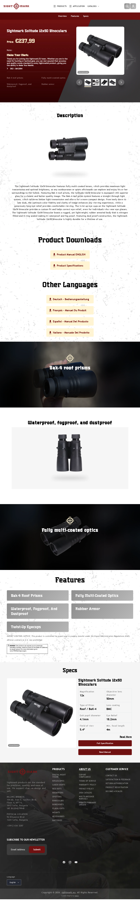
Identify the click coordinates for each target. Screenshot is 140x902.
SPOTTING (57, 797)
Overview (62, 16)
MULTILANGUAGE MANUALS (86, 797)
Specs (86, 16)
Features (75, 16)
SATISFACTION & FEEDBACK (118, 779)
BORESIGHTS (58, 804)
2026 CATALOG (85, 793)
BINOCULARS (58, 801)
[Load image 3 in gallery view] (104, 82)
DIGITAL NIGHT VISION (59, 776)
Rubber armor (48, 84)
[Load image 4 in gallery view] (112, 82)
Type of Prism (87, 705)
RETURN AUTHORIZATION (117, 783)
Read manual (105, 752)
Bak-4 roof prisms (15, 78)
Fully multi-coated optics (53, 78)
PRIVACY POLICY (86, 789)
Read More (126, 736)
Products (62, 6)
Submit (36, 849)
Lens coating (113, 705)
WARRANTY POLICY (87, 785)
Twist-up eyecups (26, 627)
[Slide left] (79, 82)
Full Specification (105, 743)
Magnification (87, 691)
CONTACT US (111, 775)
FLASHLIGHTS (58, 808)
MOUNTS (56, 812)
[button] (60, 6)
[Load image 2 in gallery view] (96, 82)
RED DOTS (57, 789)
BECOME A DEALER (114, 791)
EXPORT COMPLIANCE (85, 776)
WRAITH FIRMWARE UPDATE (87, 803)
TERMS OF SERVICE (87, 781)
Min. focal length (116, 725)
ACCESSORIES (58, 816)
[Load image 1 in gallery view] (87, 82)
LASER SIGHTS (58, 785)
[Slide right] (121, 82)
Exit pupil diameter (90, 715)
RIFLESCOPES (58, 781)
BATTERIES (57, 820)
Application (79, 6)
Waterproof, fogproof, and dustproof (19, 85)
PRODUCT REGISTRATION (117, 787)
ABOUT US (85, 769)
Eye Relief (112, 715)
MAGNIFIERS (57, 793)
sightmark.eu (68, 892)
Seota (77, 896)
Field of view (87, 725)
